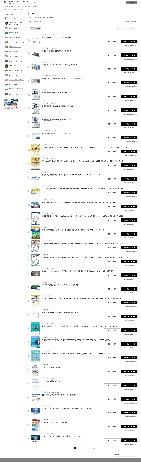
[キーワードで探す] (135, 6)
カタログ (19, 6)
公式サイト (11, 3)
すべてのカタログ (8, 14)
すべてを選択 (36, 28)
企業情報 (27, 6)
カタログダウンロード (129, 41)
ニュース (35, 6)
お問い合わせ (132, 2)
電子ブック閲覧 (112, 41)
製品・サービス (9, 6)
